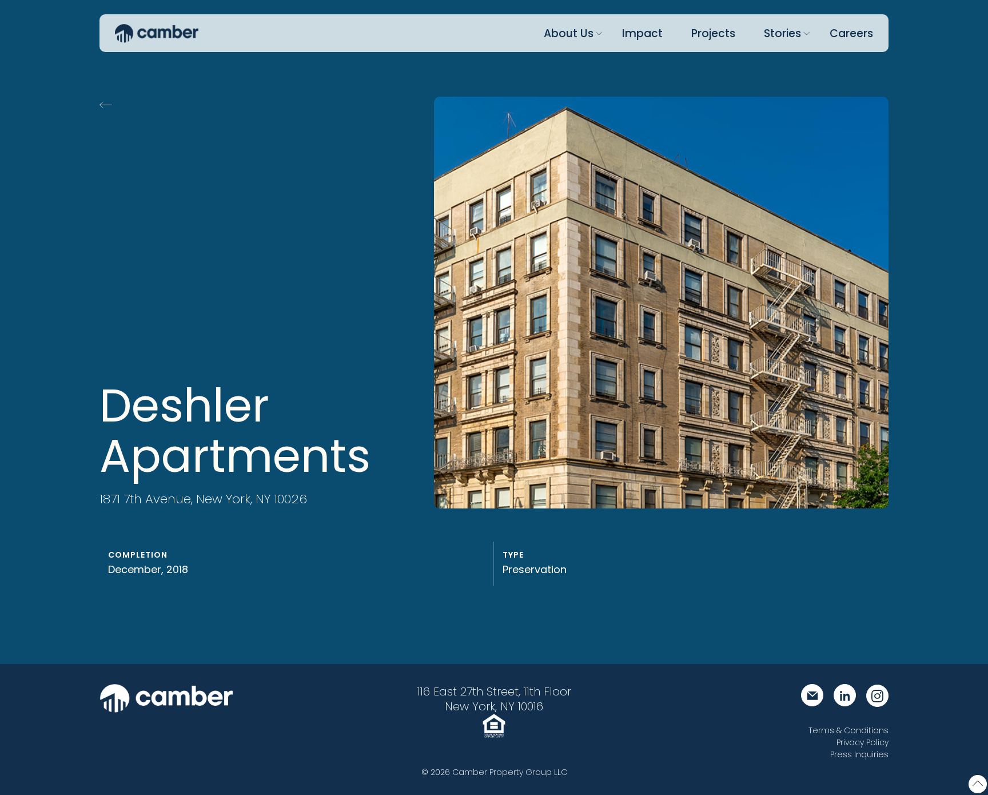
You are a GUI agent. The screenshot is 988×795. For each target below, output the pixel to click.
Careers (851, 33)
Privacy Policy (862, 742)
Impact (642, 33)
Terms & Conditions (848, 730)
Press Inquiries (859, 754)
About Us (568, 33)
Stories (782, 33)
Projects (713, 33)
